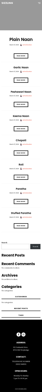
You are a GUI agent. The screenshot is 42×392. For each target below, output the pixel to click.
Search (4, 243)
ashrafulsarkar (27, 45)
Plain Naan (21, 39)
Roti (21, 164)
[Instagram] (23, 334)
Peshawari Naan (21, 91)
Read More (21, 56)
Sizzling (7, 3)
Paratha (21, 188)
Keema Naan (21, 116)
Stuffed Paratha (21, 213)
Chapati (21, 140)
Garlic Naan (21, 67)
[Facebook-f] (19, 334)
